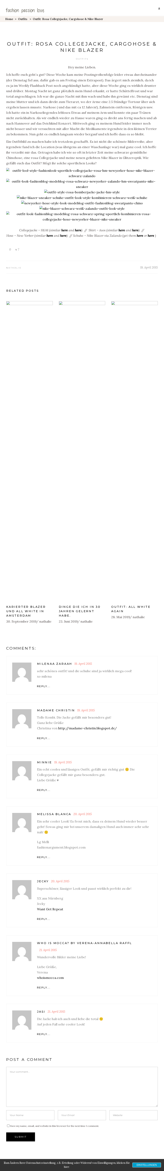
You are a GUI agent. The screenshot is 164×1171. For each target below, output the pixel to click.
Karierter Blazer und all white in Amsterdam (26, 611)
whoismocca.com (50, 978)
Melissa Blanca (54, 814)
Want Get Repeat (50, 909)
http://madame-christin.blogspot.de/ (87, 728)
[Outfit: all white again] (134, 451)
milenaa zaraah (54, 664)
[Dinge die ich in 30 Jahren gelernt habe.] (82, 451)
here (64, 230)
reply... (43, 686)
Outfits (22, 19)
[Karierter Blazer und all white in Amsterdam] (29, 451)
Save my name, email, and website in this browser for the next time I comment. (54, 1125)
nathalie (14, 268)
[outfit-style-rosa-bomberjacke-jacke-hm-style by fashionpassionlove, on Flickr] (82, 192)
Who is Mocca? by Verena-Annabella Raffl (84, 943)
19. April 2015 (149, 267)
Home (9, 19)
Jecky (43, 881)
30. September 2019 (21, 621)
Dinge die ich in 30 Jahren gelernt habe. (80, 611)
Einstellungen (147, 1165)
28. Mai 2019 (120, 617)
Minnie (44, 762)
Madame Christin (56, 710)
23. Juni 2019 (68, 621)
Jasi (41, 1011)
